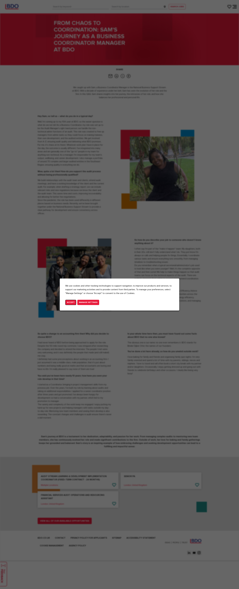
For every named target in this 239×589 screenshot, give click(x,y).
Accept (71, 302)
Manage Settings (88, 302)
